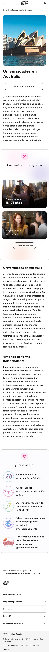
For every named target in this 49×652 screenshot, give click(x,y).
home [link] (5, 571)
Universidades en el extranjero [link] (18, 573)
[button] (4, 3)
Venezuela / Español (13, 634)
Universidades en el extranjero (19, 10)
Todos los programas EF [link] (21, 571)
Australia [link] (37, 573)
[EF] (24, 3)
